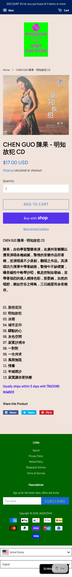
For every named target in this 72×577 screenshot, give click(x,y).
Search (36, 450)
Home (6, 70)
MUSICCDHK (45, 513)
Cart (66, 10)
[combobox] (36, 552)
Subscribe (55, 501)
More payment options (36, 229)
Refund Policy (36, 461)
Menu (11, 10)
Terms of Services (36, 473)
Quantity (8, 181)
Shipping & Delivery (36, 467)
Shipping (8, 170)
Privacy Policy (36, 456)
